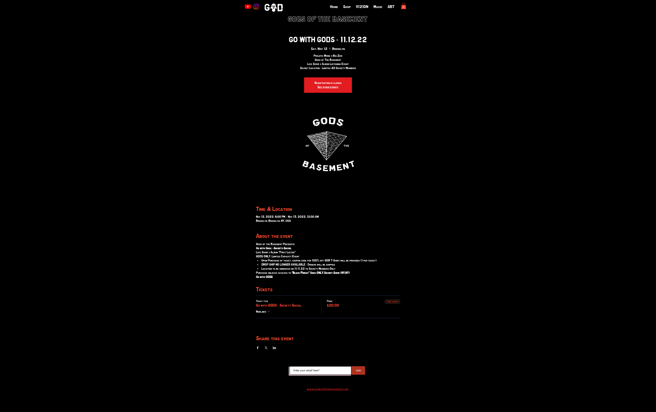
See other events (328, 87)
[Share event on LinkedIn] (274, 347)
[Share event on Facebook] (257, 347)
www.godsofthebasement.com (327, 389)
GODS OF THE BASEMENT (328, 19)
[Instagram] (256, 6)
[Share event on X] (266, 347)
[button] (403, 6)
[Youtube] (247, 6)
